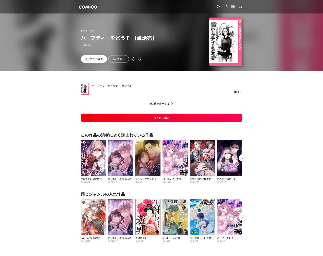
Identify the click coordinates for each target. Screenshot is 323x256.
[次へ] (242, 158)
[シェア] (133, 59)
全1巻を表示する (159, 104)
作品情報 (117, 59)
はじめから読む (93, 59)
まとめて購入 (161, 118)
